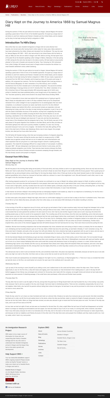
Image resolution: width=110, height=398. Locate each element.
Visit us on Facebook (14, 387)
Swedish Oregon (62, 344)
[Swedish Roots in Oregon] (11, 6)
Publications (68, 6)
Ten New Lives (61, 341)
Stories (77, 6)
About (30, 6)
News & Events (40, 6)
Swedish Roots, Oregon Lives (66, 338)
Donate (77, 2)
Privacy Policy (101, 395)
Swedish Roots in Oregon (16, 395)
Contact (100, 6)
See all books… (62, 348)
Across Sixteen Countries (65, 331)
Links (93, 6)
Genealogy (57, 6)
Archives (85, 6)
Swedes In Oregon (62, 334)
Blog (49, 6)
